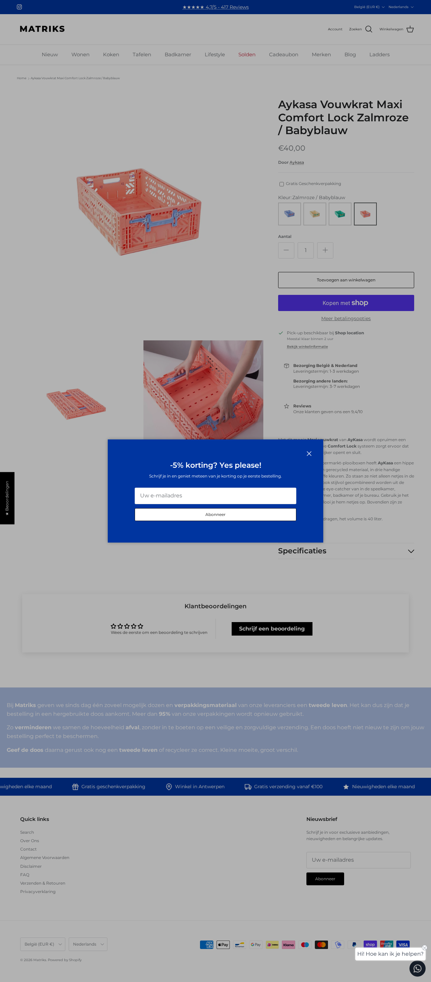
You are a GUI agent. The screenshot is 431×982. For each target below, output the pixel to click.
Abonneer (215, 514)
